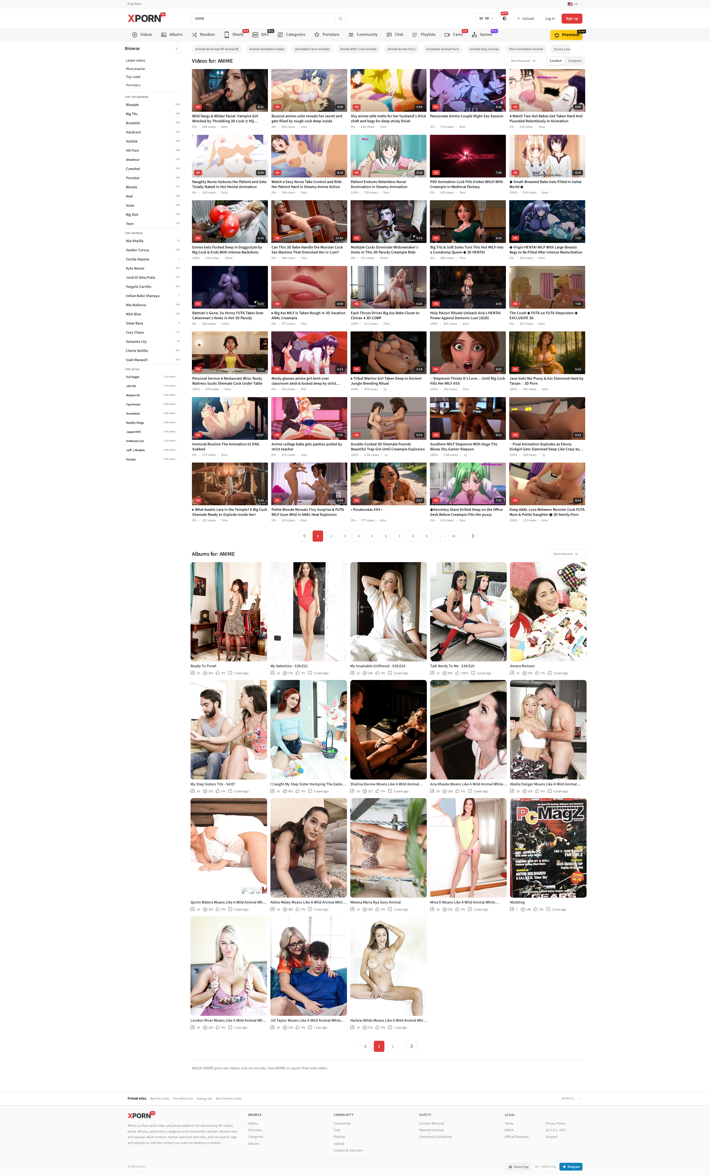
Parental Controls (431, 1130)
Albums (253, 1143)
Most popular (136, 68)
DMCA (509, 1130)
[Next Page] (473, 536)
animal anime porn (401, 49)
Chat (337, 1130)
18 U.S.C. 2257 (556, 1130)
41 (453, 536)
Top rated (133, 76)
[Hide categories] (177, 49)
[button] (582, 49)
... (440, 536)
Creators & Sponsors (348, 1150)
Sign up (572, 18)
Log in (550, 18)
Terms (509, 1123)
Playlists (339, 1136)
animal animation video (266, 49)
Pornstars (133, 85)
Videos (253, 1123)
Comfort (556, 61)
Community (342, 1123)
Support (551, 1136)
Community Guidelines (435, 1136)
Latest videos (135, 60)
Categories (255, 1136)
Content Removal (431, 1123)
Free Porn (134, 4)
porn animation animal (526, 49)
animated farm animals (312, 49)
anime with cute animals (358, 49)
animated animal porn (442, 49)
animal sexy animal (484, 49)
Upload (339, 1143)
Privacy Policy (556, 1123)
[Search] (340, 18)
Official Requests (517, 1136)
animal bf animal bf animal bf (217, 49)
